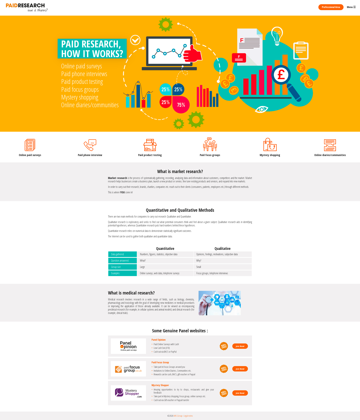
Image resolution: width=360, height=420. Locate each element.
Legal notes (188, 415)
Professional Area (331, 7)
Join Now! (240, 346)
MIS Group (178, 415)
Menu (351, 7)
